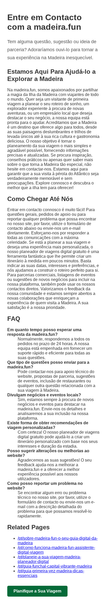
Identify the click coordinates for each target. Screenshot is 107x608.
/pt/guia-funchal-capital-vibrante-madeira (55, 566)
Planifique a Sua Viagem (37, 591)
